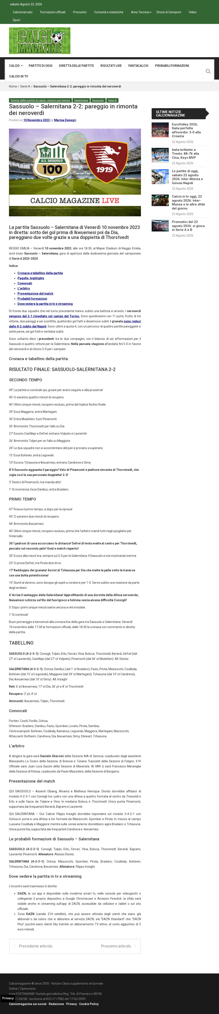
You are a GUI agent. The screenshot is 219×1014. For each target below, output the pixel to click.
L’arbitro (24, 288)
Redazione (56, 1004)
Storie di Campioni (169, 12)
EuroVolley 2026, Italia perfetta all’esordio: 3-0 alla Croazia (186, 130)
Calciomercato (23, 12)
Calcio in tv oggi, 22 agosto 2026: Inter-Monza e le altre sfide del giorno (188, 202)
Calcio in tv (18, 76)
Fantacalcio (138, 65)
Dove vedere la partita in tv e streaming (45, 304)
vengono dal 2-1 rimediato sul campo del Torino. (44, 316)
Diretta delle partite (76, 65)
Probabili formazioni (172, 65)
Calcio (14, 65)
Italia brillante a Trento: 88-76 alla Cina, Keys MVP (185, 154)
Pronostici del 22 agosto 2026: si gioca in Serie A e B (188, 226)
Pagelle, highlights (31, 278)
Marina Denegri (65, 120)
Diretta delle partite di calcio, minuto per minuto (40, 100)
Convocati (25, 283)
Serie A (25, 86)
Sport (16, 20)
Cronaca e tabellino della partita (40, 273)
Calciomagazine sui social (27, 1004)
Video (193, 12)
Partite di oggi (40, 65)
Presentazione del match (35, 293)
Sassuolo (98, 100)
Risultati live (111, 65)
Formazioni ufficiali (52, 12)
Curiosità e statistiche (108, 12)
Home (13, 86)
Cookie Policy (89, 1004)
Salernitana (81, 100)
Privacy (71, 1004)
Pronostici (80, 12)
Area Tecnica (140, 12)
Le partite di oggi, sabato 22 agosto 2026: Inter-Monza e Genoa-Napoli (187, 177)
